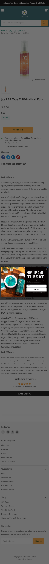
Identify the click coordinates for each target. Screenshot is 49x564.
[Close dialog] (47, 268)
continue (36, 289)
